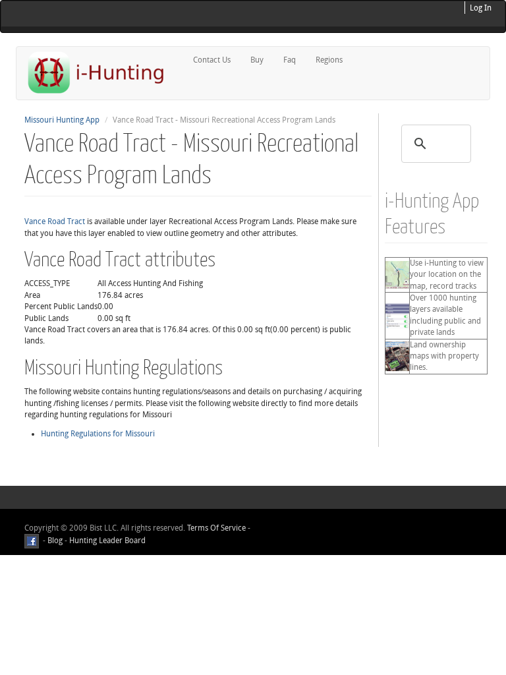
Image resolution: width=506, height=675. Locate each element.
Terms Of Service (216, 528)
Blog (55, 541)
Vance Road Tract (54, 221)
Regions (329, 60)
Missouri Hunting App (61, 120)
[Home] (101, 72)
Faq (289, 60)
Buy (257, 60)
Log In (481, 8)
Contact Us (212, 60)
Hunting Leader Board (106, 541)
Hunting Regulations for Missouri (98, 433)
